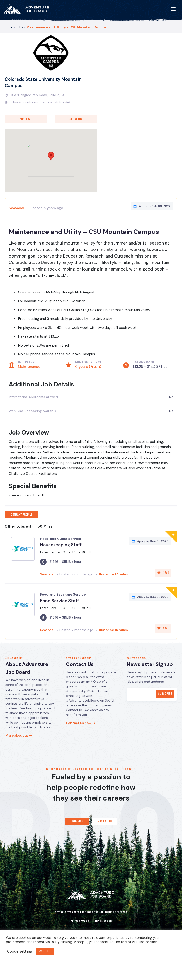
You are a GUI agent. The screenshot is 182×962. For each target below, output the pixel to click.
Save (29, 119)
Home (8, 27)
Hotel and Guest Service (60, 539)
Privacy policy (79, 921)
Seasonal (16, 208)
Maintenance (29, 366)
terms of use (103, 921)
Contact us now (79, 723)
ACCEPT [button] (45, 951)
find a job (76, 821)
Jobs (19, 27)
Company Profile (21, 515)
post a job (105, 821)
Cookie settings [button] (20, 951)
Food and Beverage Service (63, 594)
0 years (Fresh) (88, 366)
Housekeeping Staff (61, 545)
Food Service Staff (59, 601)
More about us (17, 735)
